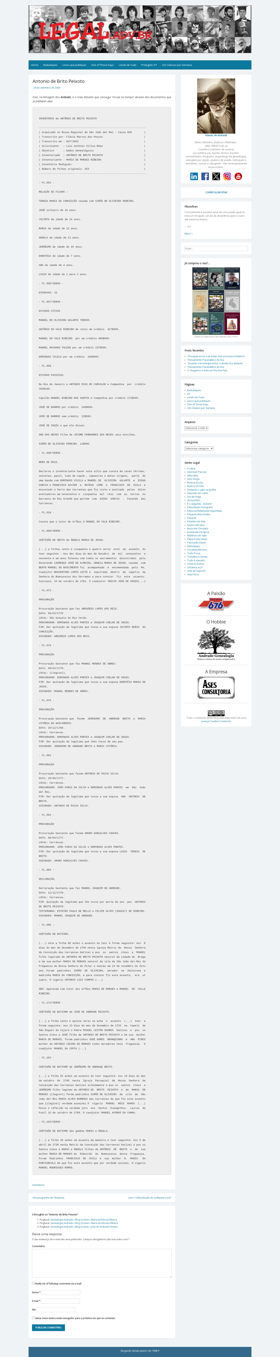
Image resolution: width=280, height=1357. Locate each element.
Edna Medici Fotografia (200, 507)
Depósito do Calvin (197, 493)
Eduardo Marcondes (198, 514)
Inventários (38, 1185)
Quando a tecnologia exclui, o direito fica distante (215, 363)
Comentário (38, 1246)
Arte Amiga (193, 479)
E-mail (36, 1301)
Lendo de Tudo (127, 65)
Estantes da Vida (196, 521)
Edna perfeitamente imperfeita (204, 511)
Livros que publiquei (74, 65)
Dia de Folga (194, 496)
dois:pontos (193, 500)
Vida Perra (193, 574)
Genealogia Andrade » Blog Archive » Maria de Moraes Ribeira (84, 1223)
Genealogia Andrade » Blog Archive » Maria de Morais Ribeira (83, 1219)
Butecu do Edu (195, 486)
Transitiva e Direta (197, 556)
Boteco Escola (195, 482)
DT (188, 394)
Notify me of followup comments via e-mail (58, 1283)
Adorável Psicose (196, 472)
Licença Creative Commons (216, 721)
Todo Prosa (193, 553)
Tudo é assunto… (196, 560)
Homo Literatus (195, 525)
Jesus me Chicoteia (197, 528)
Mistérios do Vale (196, 535)
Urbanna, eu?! (195, 567)
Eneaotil (191, 518)
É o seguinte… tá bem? (199, 503)
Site (34, 1309)
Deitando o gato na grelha (201, 489)
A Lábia (191, 468)
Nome (36, 1292)
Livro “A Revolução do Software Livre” (150, 1197)
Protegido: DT (149, 65)
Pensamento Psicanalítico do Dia (206, 360)
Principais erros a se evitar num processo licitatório (216, 356)
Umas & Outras (195, 563)
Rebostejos (193, 546)
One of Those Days (102, 65)
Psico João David (196, 542)
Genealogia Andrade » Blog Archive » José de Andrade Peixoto (84, 1226)
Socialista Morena (197, 549)
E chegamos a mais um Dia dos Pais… (208, 370)
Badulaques (50, 65)
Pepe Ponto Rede (197, 539)
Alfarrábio (192, 475)
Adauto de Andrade (216, 135)
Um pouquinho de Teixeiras (48, 1197)
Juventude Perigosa (198, 532)
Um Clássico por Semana (177, 65)
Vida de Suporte (196, 570)
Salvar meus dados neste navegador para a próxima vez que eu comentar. (75, 1318)
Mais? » (189, 233)
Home (34, 65)
